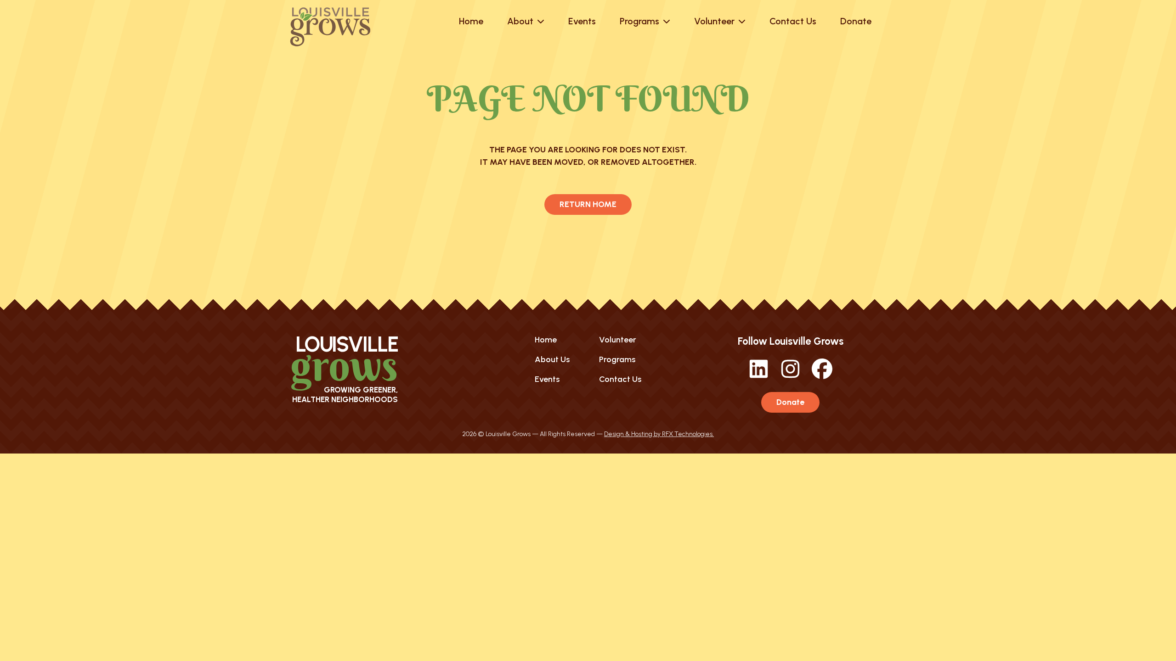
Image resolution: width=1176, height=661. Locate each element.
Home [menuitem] (546, 340)
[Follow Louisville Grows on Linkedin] (758, 376)
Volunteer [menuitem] (617, 340)
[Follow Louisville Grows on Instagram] (790, 376)
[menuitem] (471, 21)
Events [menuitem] (547, 379)
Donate (790, 402)
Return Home (588, 204)
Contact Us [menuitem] (620, 379)
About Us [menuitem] (552, 359)
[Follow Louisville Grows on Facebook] (822, 376)
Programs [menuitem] (617, 359)
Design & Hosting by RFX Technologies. (659, 434)
